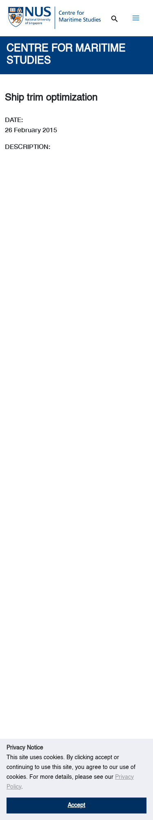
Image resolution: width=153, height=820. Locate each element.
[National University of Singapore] (29, 16)
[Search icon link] (114, 17)
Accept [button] (76, 805)
